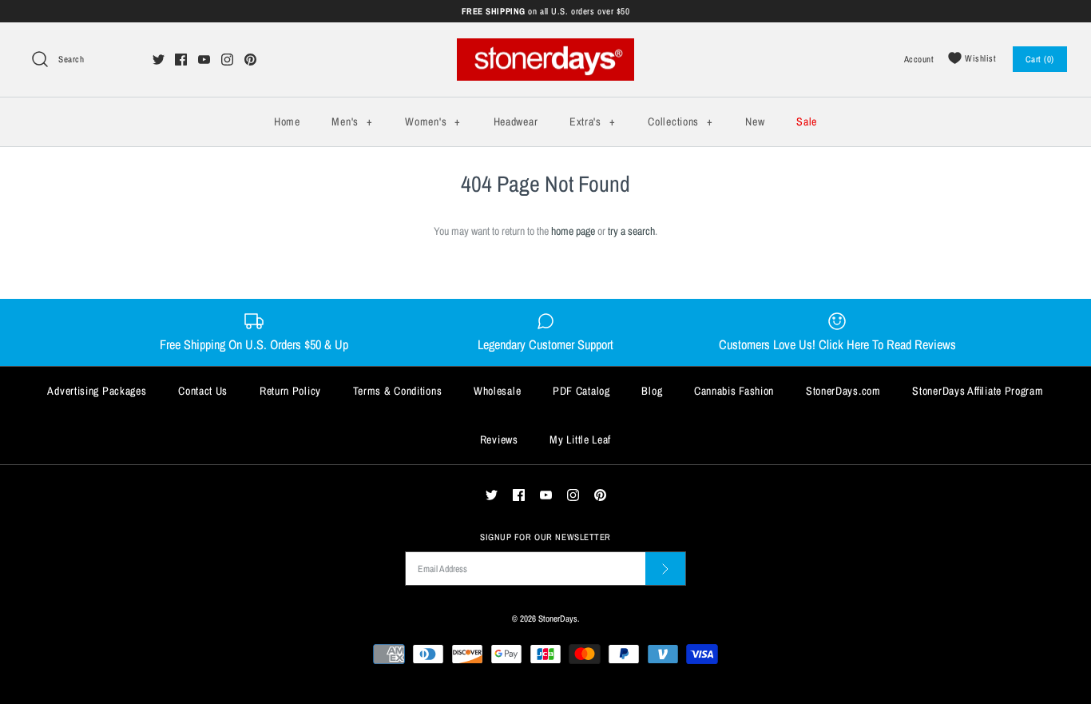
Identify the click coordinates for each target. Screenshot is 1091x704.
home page (573, 231)
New (754, 121)
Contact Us (203, 391)
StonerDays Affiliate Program (977, 391)
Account (919, 59)
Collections (680, 121)
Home (287, 121)
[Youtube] (204, 60)
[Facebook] (181, 60)
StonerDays (557, 618)
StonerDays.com (843, 391)
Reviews (499, 439)
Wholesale (497, 391)
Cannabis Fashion (734, 391)
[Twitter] (159, 60)
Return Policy (290, 391)
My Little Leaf (580, 439)
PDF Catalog (581, 391)
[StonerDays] (545, 47)
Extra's (592, 121)
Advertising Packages (96, 391)
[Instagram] (227, 60)
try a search (631, 231)
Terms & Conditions (397, 391)
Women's (432, 121)
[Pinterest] (250, 60)
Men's (351, 121)
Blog (651, 391)
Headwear (516, 121)
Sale (806, 121)
